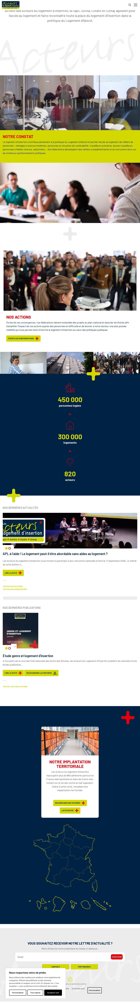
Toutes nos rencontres (15, 589)
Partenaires (84, 967)
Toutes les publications (15, 686)
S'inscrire (117, 957)
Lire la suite (11, 573)
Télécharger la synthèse (39, 673)
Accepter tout (53, 992)
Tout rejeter (35, 992)
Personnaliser (18, 992)
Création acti (78, 988)
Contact (55, 967)
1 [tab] (6, 548)
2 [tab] (9, 548)
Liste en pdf (68, 810)
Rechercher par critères (67, 803)
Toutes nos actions (13, 586)
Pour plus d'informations (21, 338)
